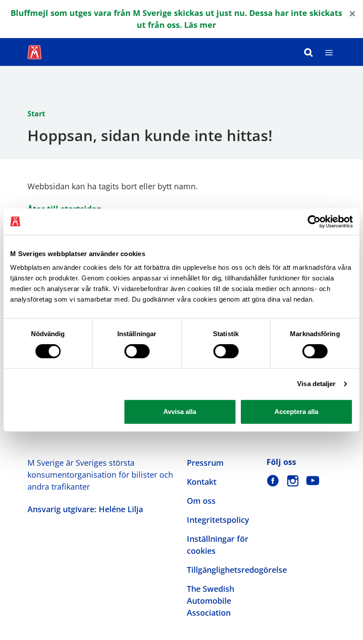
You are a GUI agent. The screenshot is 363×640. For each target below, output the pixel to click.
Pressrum (205, 462)
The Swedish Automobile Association (210, 600)
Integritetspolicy (218, 519)
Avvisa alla (179, 411)
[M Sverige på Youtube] (312, 480)
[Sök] (308, 52)
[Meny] (329, 52)
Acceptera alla (296, 411)
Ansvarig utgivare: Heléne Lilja (85, 509)
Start (36, 114)
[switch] (137, 351)
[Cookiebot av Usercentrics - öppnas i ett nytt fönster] (314, 221)
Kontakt (201, 481)
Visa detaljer (316, 383)
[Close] (352, 13)
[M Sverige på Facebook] (272, 480)
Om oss (201, 500)
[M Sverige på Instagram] (292, 480)
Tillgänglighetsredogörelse (237, 569)
